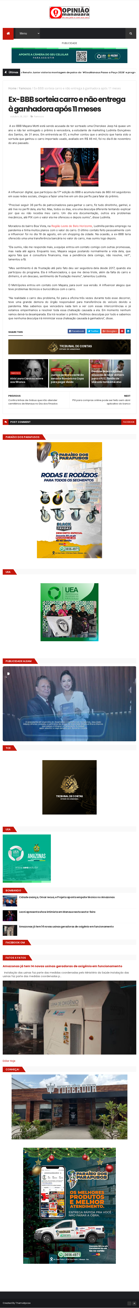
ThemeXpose (23, 1303)
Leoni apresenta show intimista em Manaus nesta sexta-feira (57, 912)
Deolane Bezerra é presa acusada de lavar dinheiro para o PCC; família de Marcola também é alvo (108, 376)
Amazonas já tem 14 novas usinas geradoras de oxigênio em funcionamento (66, 926)
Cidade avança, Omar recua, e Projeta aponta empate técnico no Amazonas (67, 897)
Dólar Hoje (9, 1061)
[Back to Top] (134, 1303)
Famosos (25, 88)
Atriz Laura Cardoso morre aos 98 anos (26, 380)
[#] (129, 1303)
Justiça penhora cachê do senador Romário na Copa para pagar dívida (67, 378)
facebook (128, 421)
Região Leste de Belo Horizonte (71, 226)
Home (12, 88)
